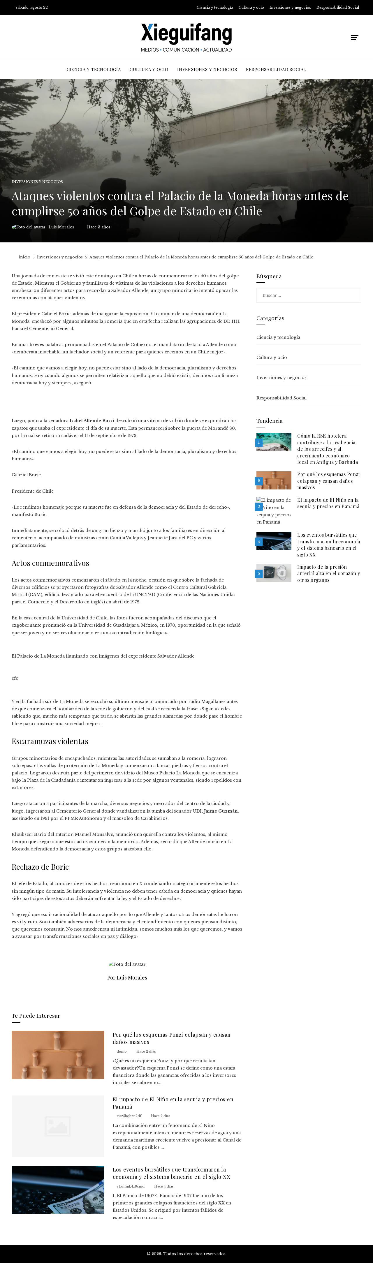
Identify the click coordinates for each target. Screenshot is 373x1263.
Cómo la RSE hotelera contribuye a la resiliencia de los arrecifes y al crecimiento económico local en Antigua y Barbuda (327, 449)
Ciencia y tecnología (278, 337)
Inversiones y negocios (37, 182)
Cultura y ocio (271, 357)
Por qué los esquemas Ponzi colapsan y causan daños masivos (328, 480)
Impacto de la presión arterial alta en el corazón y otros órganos (328, 573)
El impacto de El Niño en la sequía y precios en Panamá (328, 503)
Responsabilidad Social (281, 398)
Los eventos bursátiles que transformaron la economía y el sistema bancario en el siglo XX (172, 1173)
